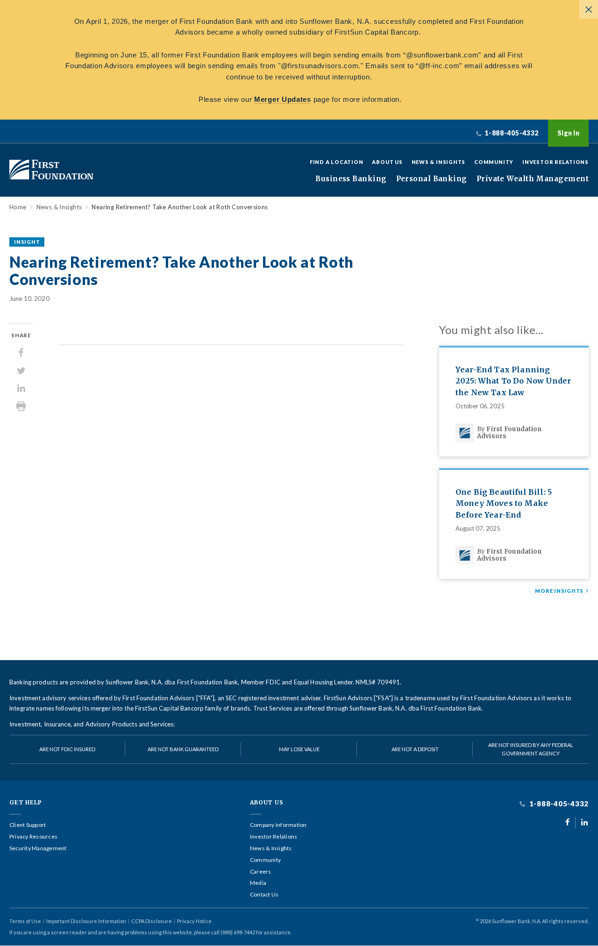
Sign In (568, 133)
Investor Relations (555, 162)
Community (493, 162)
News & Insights (439, 162)
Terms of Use (25, 921)
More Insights (559, 591)
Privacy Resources (33, 836)
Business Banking (350, 179)
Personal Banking (431, 179)
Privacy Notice (194, 921)
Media (258, 883)
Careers (260, 871)
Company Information (278, 825)
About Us (387, 162)
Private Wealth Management (533, 179)
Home (18, 207)
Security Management (38, 848)
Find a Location (336, 162)
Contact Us (264, 894)
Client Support (27, 825)
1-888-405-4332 (558, 804)
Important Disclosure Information (86, 921)
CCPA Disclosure (151, 921)
